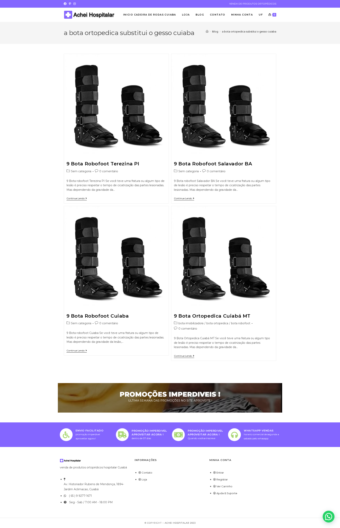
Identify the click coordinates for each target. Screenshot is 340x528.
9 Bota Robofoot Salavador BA (213, 164)
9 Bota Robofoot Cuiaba (98, 316)
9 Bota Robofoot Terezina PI (103, 164)
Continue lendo (77, 198)
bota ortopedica (217, 323)
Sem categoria (81, 171)
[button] (328, 516)
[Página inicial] (207, 31)
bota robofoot (240, 323)
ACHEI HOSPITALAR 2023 (180, 523)
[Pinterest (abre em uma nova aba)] (70, 4)
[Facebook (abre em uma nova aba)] (66, 4)
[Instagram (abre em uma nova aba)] (74, 4)
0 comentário (108, 171)
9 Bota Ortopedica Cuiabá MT (212, 316)
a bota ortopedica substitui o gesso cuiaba (249, 31)
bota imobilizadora (190, 323)
